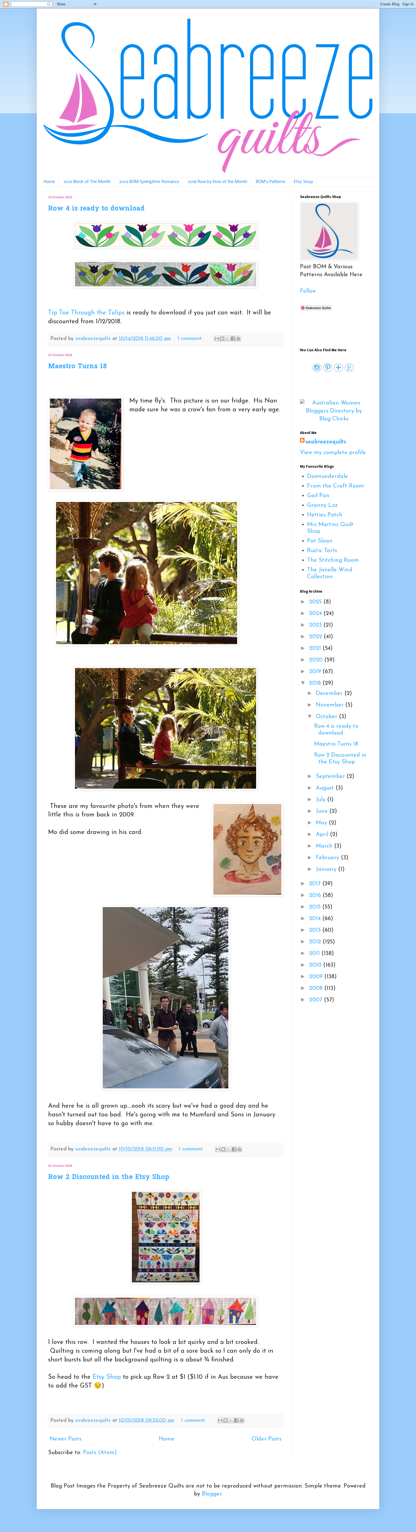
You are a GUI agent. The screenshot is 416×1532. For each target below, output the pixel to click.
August (326, 788)
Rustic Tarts (322, 551)
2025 (316, 602)
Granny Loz (322, 505)
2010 (316, 965)
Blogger (212, 1494)
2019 (316, 671)
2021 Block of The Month (87, 182)
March (325, 846)
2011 (315, 953)
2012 (316, 942)
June (322, 811)
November (330, 705)
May (322, 823)
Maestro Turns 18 (77, 367)
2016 (316, 895)
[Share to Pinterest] (238, 338)
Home (49, 182)
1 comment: (191, 338)
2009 (316, 977)
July (321, 800)
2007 (316, 1000)
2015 (315, 907)
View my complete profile (333, 453)
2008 (316, 988)
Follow (308, 291)
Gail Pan (318, 496)
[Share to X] (227, 338)
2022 (316, 637)
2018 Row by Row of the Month (217, 182)
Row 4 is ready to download (96, 209)
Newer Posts (66, 1439)
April (323, 834)
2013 (315, 930)
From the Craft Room (335, 486)
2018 (316, 683)
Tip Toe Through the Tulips (87, 313)
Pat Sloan (320, 541)
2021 (316, 648)
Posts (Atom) (100, 1453)
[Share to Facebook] (233, 338)
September (331, 776)
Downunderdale (327, 476)
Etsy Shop (303, 182)
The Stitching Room (333, 560)
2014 (315, 919)
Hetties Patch (324, 515)
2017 (315, 884)
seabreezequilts (326, 442)
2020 (316, 660)
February (328, 858)
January (327, 869)
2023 (316, 625)
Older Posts (267, 1439)
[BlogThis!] (222, 338)
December (330, 693)
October (327, 717)
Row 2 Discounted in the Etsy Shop (108, 1177)
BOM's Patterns (270, 182)
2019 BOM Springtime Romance (149, 182)
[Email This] (217, 338)
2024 (316, 613)
